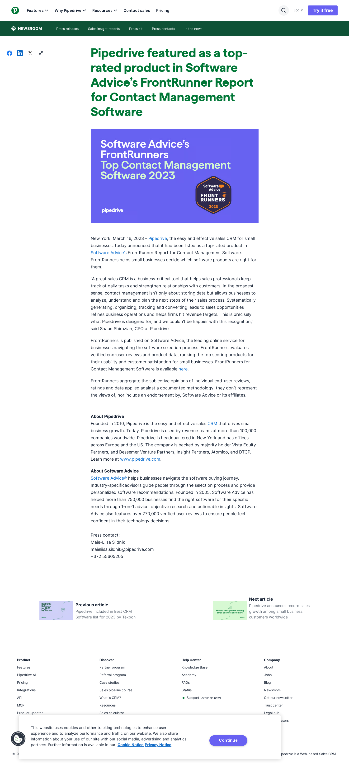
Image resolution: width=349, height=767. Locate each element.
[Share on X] (30, 53)
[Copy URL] (41, 53)
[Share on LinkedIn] (20, 53)
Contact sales (136, 10)
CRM (212, 423)
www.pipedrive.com (140, 459)
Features (35, 10)
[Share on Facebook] (9, 53)
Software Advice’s (109, 252)
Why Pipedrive (68, 10)
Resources (102, 10)
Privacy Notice (158, 744)
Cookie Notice (131, 744)
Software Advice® (109, 478)
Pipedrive (157, 238)
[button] (18, 738)
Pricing (162, 10)
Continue (228, 740)
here (183, 368)
